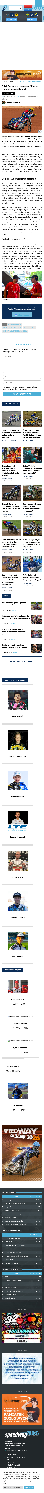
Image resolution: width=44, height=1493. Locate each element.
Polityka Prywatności (13, 1465)
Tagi (4, 324)
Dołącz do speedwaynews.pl (15, 1457)
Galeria (6, 596)
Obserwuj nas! (24, 315)
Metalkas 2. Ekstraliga (9, 440)
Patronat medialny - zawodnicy (15, 680)
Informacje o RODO (12, 1468)
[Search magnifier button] (20, 8)
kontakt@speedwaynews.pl (17, 1450)
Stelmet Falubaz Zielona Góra (15, 331)
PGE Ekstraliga (8, 93)
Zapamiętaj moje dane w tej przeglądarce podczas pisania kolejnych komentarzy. (20, 388)
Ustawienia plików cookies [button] (12, 1488)
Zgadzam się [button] (29, 1488)
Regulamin (10, 1462)
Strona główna (8, 82)
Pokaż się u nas (11, 1460)
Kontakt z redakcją (12, 1455)
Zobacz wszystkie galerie (22, 661)
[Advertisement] (22, 47)
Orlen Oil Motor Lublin (12, 328)
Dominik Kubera (14, 324)
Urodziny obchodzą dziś (12, 970)
